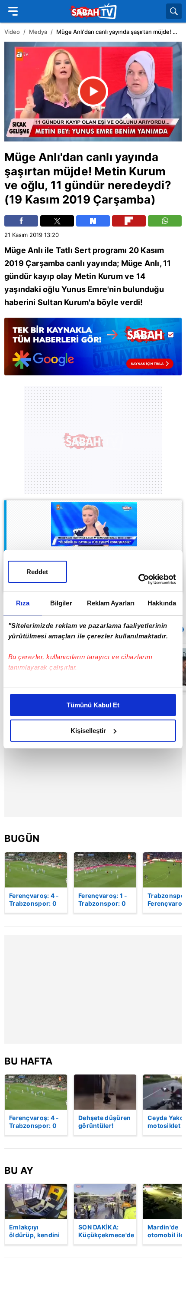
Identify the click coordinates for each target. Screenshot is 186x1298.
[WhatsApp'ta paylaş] (165, 221)
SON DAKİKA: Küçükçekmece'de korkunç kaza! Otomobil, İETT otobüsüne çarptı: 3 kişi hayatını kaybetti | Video (106, 1231)
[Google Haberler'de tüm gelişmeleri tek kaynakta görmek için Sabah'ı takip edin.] (93, 351)
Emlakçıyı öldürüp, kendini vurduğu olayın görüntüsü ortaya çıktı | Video (34, 1231)
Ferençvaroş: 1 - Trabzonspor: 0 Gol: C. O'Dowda (103, 900)
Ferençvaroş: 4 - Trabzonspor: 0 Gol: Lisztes (34, 900)
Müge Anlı (32, 157)
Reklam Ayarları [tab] (111, 603)
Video (12, 31)
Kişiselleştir (88, 730)
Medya (38, 31)
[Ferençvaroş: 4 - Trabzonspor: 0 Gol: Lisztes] (36, 869)
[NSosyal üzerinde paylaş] (93, 221)
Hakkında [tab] (162, 603)
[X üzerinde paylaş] (57, 221)
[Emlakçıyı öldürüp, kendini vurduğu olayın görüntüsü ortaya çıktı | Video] (36, 1201)
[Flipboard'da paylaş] (129, 221)
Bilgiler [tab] (61, 603)
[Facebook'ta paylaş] (21, 221)
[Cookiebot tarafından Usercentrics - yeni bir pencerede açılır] (138, 579)
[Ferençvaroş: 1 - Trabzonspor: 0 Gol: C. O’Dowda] (105, 869)
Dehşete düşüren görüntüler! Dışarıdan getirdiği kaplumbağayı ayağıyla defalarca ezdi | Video (104, 1122)
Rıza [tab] (22, 603)
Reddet (37, 571)
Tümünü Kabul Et (93, 705)
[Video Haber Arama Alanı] (174, 11)
